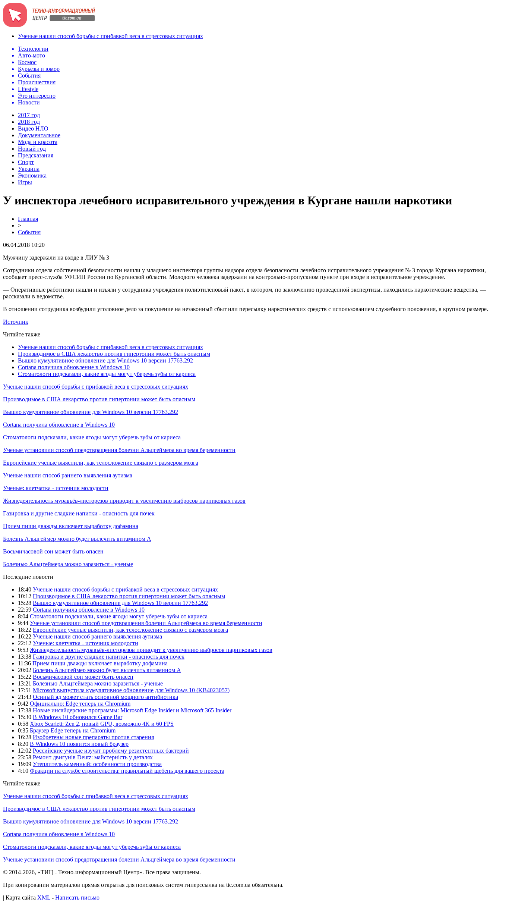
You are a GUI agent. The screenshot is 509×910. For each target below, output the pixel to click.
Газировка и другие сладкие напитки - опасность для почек (79, 513)
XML (43, 897)
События (29, 232)
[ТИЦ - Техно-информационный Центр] (49, 25)
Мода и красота (37, 142)
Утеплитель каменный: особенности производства (97, 764)
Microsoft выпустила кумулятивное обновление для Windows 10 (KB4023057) (131, 690)
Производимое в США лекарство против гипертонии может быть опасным (114, 354)
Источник (15, 321)
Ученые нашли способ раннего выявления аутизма (67, 475)
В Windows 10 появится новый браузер (79, 744)
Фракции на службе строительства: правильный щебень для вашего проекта (127, 771)
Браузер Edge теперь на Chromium (73, 730)
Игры (25, 182)
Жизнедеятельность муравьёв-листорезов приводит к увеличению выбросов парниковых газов (124, 501)
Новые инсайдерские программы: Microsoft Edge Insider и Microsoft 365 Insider (132, 710)
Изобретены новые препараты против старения (93, 737)
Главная (28, 219)
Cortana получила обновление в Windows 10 (74, 367)
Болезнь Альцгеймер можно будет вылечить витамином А (77, 539)
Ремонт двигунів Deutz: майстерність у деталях (93, 757)
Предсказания (35, 155)
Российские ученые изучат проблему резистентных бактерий (111, 750)
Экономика (32, 175)
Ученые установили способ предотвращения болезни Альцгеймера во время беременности (119, 450)
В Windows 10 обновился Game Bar (77, 717)
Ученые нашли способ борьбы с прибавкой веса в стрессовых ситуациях (110, 36)
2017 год (29, 115)
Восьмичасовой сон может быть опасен (53, 551)
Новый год (32, 148)
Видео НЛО (33, 128)
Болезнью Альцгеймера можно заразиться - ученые (68, 564)
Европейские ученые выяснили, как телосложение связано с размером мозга (100, 462)
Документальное (39, 135)
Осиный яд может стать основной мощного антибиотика (105, 697)
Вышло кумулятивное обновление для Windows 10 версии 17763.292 (105, 360)
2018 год (29, 122)
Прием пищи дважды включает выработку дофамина (70, 526)
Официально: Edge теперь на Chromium (80, 703)
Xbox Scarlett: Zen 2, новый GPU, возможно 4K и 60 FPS (102, 724)
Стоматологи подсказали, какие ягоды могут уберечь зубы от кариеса (107, 374)
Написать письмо (77, 897)
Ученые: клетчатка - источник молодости (55, 488)
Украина (28, 169)
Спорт (26, 162)
